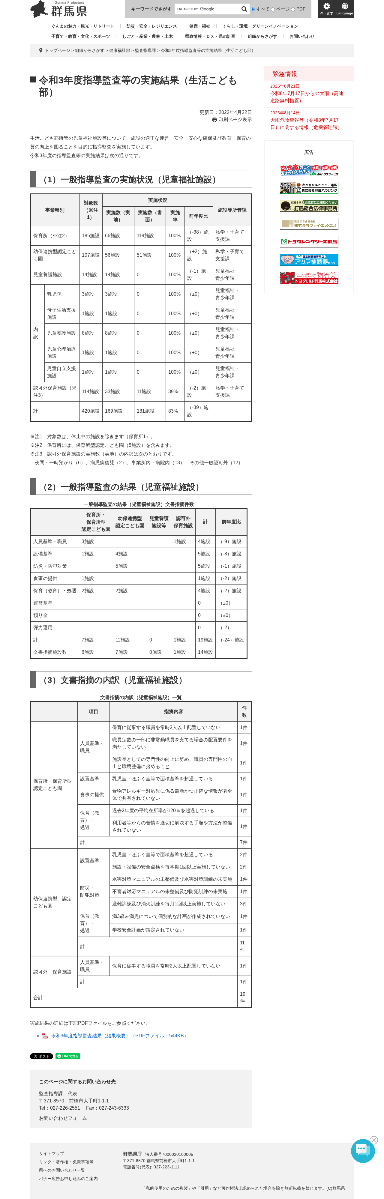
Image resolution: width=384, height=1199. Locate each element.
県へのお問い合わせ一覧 (62, 1170)
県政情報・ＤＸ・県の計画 (210, 36)
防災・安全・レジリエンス (152, 26)
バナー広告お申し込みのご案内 (68, 1178)
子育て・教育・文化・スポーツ (80, 36)
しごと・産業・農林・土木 (147, 36)
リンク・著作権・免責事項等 (66, 1161)
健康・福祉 (199, 26)
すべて (263, 8)
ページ (283, 8)
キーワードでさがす (151, 8)
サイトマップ (51, 1153)
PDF (300, 8)
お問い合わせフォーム (63, 1118)
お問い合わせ (302, 36)
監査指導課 (145, 50)
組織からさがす (262, 36)
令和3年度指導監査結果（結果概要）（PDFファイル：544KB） (120, 1035)
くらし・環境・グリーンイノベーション (260, 26)
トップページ (57, 50)
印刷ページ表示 (235, 119)
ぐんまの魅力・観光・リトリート (82, 26)
